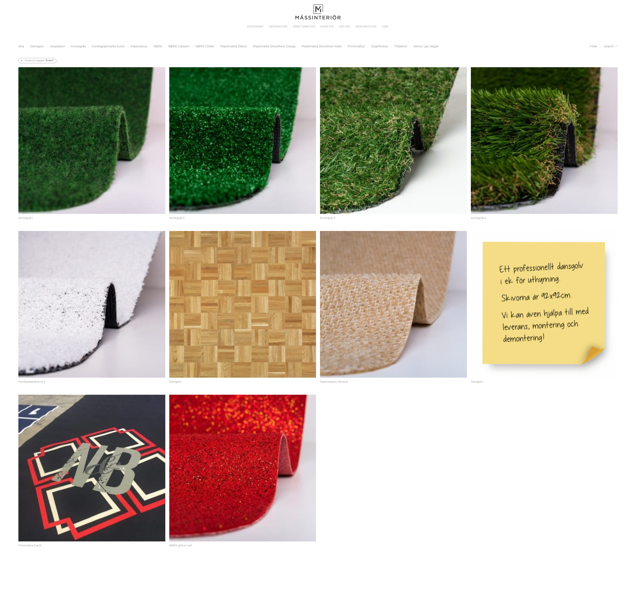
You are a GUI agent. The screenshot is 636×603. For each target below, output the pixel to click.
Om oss (344, 26)
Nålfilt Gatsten (179, 46)
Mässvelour (139, 46)
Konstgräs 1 (25, 218)
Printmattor (356, 46)
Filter (593, 46)
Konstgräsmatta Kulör (108, 46)
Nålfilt (158, 46)
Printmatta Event (30, 545)
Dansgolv (37, 46)
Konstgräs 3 (327, 218)
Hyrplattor (57, 46)
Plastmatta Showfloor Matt (322, 46)
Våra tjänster (304, 26)
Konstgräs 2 (177, 218)
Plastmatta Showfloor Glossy (274, 46)
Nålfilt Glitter (205, 46)
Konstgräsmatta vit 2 (32, 381)
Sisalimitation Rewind (334, 381)
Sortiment (255, 26)
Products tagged (39, 60)
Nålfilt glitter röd (180, 545)
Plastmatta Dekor (233, 46)
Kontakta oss (366, 26)
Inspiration (278, 26)
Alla (21, 46)
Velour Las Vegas (426, 46)
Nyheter (327, 26)
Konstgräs (78, 46)
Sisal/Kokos (379, 46)
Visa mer (22, 222)
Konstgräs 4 (478, 218)
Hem (385, 26)
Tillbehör (400, 46)
